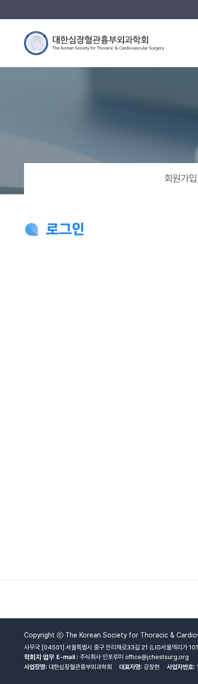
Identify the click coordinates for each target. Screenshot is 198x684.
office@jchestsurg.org (157, 656)
